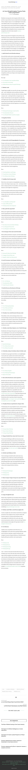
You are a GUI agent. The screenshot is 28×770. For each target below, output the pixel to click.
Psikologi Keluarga (6, 548)
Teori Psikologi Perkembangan (9, 372)
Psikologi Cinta (6, 472)
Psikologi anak (17, 691)
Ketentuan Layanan (22, 762)
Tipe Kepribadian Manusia (8, 112)
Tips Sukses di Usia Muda (8, 82)
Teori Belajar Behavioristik (8, 346)
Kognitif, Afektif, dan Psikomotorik (10, 257)
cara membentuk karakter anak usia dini (13, 566)
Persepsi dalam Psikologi (8, 429)
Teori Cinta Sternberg (7, 309)
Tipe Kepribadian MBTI (7, 283)
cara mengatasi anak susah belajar (15, 399)
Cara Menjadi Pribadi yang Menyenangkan (11, 114)
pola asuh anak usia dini (13, 448)
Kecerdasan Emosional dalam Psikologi (10, 224)
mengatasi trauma (20, 689)
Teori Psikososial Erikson (8, 307)
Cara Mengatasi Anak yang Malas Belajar (11, 80)
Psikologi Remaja (6, 544)
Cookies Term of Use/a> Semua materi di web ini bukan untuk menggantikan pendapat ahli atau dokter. (14, 764)
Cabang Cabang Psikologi (8, 433)
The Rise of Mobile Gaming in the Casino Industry (12, 724)
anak (3, 689)
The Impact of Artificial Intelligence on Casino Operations (12, 729)
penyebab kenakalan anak (10, 415)
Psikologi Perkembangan (8, 470)
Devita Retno (16, 14)
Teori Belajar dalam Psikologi (9, 176)
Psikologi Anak (14, 6)
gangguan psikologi (10, 689)
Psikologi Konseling (7, 546)
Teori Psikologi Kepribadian (8, 306)
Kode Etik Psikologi (7, 344)
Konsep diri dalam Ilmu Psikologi (9, 253)
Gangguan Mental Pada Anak (8, 255)
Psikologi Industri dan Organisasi (9, 205)
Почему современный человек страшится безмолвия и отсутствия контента (11, 741)
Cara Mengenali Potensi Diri (8, 226)
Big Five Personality (7, 374)
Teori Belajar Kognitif (7, 370)
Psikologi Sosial (6, 474)
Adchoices (3, 762)
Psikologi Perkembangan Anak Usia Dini (11, 110)
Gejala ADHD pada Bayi (7, 203)
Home (2, 6)
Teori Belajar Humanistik (8, 348)
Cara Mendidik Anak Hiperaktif (9, 201)
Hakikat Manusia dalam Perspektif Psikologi (11, 84)
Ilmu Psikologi (7, 6)
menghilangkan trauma (7, 691)
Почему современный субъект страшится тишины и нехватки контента (13, 747)
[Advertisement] (14, 628)
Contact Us (12, 762)
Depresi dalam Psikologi (8, 431)
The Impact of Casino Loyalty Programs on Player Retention (13, 735)
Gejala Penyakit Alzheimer (8, 285)
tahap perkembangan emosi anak (12, 506)
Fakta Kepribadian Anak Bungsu (9, 172)
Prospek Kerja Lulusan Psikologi (9, 174)
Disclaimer (7, 762)
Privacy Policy (16, 762)
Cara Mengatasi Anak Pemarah (9, 228)
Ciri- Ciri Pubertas (6, 281)
